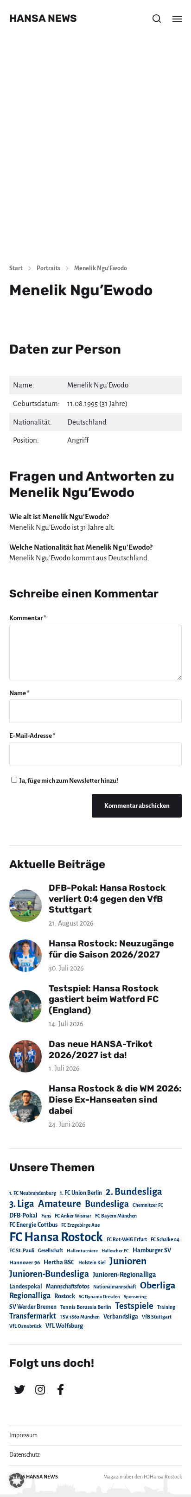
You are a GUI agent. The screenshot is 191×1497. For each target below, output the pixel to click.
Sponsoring (135, 1296)
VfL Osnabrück (25, 1326)
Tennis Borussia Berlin (85, 1307)
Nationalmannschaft (114, 1286)
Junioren (127, 1261)
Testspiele (134, 1306)
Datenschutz (24, 1455)
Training (166, 1307)
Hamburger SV (152, 1250)
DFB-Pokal (23, 1215)
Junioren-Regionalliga (124, 1274)
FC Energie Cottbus (33, 1225)
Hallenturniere (82, 1250)
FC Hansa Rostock (56, 1237)
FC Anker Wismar (73, 1215)
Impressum (23, 1435)
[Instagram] (40, 1389)
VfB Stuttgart (157, 1316)
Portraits (48, 268)
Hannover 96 (24, 1263)
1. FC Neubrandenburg (32, 1193)
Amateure (59, 1204)
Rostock (64, 1296)
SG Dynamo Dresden (99, 1296)
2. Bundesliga (134, 1191)
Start (16, 268)
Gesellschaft (50, 1250)
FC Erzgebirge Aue (80, 1225)
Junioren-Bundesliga (49, 1274)
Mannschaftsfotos (67, 1286)
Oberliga (157, 1285)
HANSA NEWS (43, 18)
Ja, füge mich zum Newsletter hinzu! (68, 780)
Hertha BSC (59, 1262)
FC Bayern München (116, 1215)
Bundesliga (107, 1204)
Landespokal (25, 1286)
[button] (157, 18)
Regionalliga (30, 1296)
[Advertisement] (95, 155)
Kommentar (27, 618)
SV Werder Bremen (33, 1307)
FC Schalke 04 (165, 1239)
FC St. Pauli (21, 1250)
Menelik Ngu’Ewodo (100, 268)
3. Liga (21, 1204)
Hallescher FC (115, 1250)
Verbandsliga (120, 1316)
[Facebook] (60, 1389)
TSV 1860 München (80, 1316)
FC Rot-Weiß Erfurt (127, 1239)
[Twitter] (19, 1389)
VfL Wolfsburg (64, 1326)
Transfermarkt (32, 1316)
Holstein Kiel (92, 1262)
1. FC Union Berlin (81, 1193)
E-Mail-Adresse (32, 735)
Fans (46, 1215)
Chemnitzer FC (148, 1205)
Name (19, 693)
